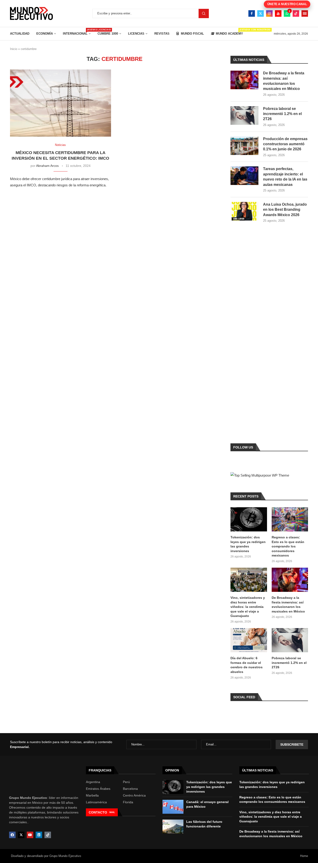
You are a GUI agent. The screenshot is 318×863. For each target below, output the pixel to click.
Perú (126, 782)
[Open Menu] (304, 13)
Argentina (93, 782)
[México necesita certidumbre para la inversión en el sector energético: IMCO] (60, 103)
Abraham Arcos (47, 166)
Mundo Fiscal (192, 33)
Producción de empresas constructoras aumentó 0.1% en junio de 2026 (285, 144)
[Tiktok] (296, 13)
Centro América (134, 795)
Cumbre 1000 (108, 33)
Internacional (77, 32)
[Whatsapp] (287, 13)
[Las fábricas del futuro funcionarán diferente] (172, 826)
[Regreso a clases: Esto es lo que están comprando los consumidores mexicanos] (290, 519)
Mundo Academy (229, 32)
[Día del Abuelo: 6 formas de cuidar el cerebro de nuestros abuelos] (248, 640)
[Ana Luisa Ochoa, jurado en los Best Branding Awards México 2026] (244, 211)
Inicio (13, 49)
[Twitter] (260, 13)
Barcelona (130, 788)
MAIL (112, 812)
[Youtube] (278, 13)
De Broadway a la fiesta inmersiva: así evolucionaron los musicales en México (283, 81)
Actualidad (19, 33)
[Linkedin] (39, 835)
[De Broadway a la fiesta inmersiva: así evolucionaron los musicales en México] (244, 80)
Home (304, 856)
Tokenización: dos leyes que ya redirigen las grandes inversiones (248, 544)
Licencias (136, 33)
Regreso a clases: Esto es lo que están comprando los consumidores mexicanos (288, 546)
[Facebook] (251, 13)
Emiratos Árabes (98, 788)
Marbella (92, 795)
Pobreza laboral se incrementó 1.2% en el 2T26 (282, 114)
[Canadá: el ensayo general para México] (172, 807)
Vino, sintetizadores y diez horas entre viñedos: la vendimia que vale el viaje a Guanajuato (247, 607)
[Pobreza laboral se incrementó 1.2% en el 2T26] (244, 115)
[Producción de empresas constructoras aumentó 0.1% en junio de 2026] (244, 145)
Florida (128, 802)
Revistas (161, 33)
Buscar (204, 13)
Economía (44, 33)
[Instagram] (269, 13)
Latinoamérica (96, 802)
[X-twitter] (21, 835)
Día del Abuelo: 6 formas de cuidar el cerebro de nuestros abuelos (246, 665)
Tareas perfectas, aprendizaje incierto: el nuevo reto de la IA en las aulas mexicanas (285, 176)
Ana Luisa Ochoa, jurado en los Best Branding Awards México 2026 (285, 209)
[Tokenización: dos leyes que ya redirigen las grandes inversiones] (248, 519)
